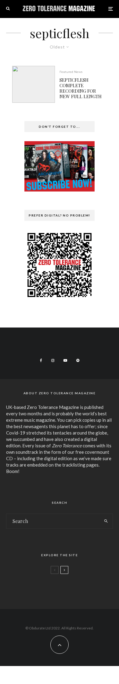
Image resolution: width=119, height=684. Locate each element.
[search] (106, 521)
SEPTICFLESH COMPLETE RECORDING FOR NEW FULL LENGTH (81, 88)
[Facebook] (41, 360)
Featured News (71, 72)
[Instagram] (53, 360)
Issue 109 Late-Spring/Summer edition (72, 586)
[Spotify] (78, 360)
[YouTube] (65, 360)
